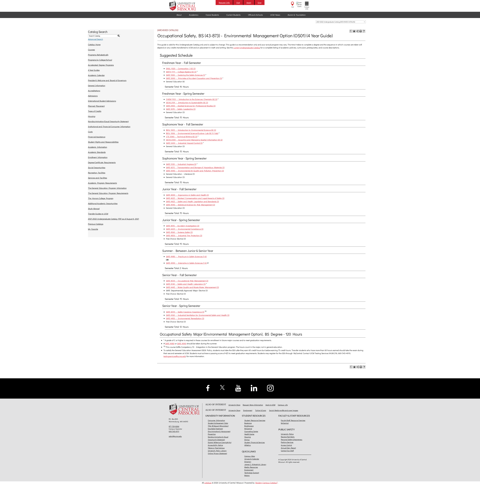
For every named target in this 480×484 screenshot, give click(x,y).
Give (259, 2)
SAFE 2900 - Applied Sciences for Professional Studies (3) (191, 105)
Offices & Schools (255, 15)
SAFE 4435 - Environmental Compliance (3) (184, 229)
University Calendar (251, 459)
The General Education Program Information (107, 188)
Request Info (224, 2)
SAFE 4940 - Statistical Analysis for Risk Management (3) (190, 204)
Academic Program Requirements (102, 183)
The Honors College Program (100, 198)
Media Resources (251, 467)
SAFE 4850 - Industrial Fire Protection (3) (184, 235)
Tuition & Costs (260, 410)
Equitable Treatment (215, 428)
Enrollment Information (98, 157)
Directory (247, 461)
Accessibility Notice (215, 445)
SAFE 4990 (181, 343)
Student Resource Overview (254, 420)
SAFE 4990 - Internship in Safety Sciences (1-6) (186, 263)
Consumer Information (216, 420)
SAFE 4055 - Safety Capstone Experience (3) (185, 312)
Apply (248, 2)
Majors (247, 475)
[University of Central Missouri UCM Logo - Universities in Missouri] (185, 5)
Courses (91, 49)
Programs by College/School (100, 60)
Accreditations (94, 90)
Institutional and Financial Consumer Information (109, 126)
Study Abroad (94, 208)
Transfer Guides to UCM (98, 213)
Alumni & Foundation (297, 15)
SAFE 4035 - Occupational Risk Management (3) (187, 280)
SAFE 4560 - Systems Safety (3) (179, 232)
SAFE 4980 (169, 343)
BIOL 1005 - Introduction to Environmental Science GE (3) (191, 130)
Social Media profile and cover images (283, 410)
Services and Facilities (97, 177)
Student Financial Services (254, 442)
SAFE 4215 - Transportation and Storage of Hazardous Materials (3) (195, 167)
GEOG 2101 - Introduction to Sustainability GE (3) (187, 102)
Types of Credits (94, 111)
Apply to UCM (270, 405)
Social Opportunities (96, 167)
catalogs (208, 482)
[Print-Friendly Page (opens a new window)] (360, 31)
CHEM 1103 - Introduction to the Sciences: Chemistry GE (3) (191, 99)
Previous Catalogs (95, 224)
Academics (193, 15)
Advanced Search (95, 39)
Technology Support (251, 472)
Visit (238, 2)
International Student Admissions (102, 101)
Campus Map (249, 456)
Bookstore (248, 423)
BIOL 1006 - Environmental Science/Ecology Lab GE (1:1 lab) (192, 133)
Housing (91, 116)
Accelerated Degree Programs (101, 65)
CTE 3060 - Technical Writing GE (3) (181, 136)
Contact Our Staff (287, 450)
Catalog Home (94, 44)
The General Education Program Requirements (108, 193)
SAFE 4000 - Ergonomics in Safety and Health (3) (187, 195)
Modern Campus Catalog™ (266, 482)
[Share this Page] (357, 31)
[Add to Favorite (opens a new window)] (354, 31)
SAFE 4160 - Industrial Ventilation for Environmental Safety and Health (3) (197, 315)
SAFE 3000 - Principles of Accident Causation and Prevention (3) (194, 78)
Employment (247, 410)
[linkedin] (254, 387)
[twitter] (222, 387)
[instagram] (270, 387)
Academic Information (97, 147)
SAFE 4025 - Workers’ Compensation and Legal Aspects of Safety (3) (195, 198)
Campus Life (283, 405)
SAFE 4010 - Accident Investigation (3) (182, 225)
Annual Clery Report (288, 448)
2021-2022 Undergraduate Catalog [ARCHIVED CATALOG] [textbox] (335, 22)
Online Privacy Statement (217, 453)
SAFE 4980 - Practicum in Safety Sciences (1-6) (186, 256)
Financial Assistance (96, 136)
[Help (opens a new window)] (363, 31)
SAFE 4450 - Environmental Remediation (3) (185, 318)
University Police (287, 434)
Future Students (212, 15)
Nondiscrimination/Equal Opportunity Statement (108, 121)
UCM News (275, 15)
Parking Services (287, 442)
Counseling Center (251, 431)
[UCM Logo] (185, 409)
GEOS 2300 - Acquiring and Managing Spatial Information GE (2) (194, 139)
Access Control (286, 445)
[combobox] (341, 21)
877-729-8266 (174, 426)
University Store (234, 405)
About (179, 15)
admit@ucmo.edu (175, 436)
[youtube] (238, 388)
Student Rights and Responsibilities (103, 142)
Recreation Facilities (96, 172)
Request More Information (253, 405)
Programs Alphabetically (98, 54)
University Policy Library (217, 450)
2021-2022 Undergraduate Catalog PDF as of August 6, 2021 (113, 218)
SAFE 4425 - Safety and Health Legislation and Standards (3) (192, 201)
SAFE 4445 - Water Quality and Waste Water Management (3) (192, 287)
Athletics (247, 445)
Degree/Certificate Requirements (102, 162)
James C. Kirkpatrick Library (255, 464)
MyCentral (248, 428)
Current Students (233, 15)
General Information (96, 85)
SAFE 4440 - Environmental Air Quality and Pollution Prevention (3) (195, 170)
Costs (90, 131)
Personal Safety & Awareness (291, 439)
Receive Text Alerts (287, 437)
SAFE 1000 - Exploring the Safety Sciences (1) (185, 75)
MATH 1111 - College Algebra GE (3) (181, 71)
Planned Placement (96, 106)
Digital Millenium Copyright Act (219, 442)
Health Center (249, 434)
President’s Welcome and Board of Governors (107, 80)
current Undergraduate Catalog (246, 47)
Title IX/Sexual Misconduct (218, 426)
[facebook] (208, 387)
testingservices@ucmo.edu (175, 356)
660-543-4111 (174, 431)
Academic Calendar (96, 75)
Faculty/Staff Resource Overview (293, 420)
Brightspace (249, 426)
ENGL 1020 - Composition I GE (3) (181, 68)
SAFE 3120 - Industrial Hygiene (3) (181, 164)
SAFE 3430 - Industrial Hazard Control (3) (184, 143)
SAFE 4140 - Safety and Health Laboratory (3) (186, 284)
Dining (247, 439)
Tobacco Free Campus (216, 448)
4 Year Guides (94, 70)
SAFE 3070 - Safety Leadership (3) (181, 109)
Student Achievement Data (218, 423)
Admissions (93, 95)
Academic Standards (97, 152)
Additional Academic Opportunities (103, 203)
